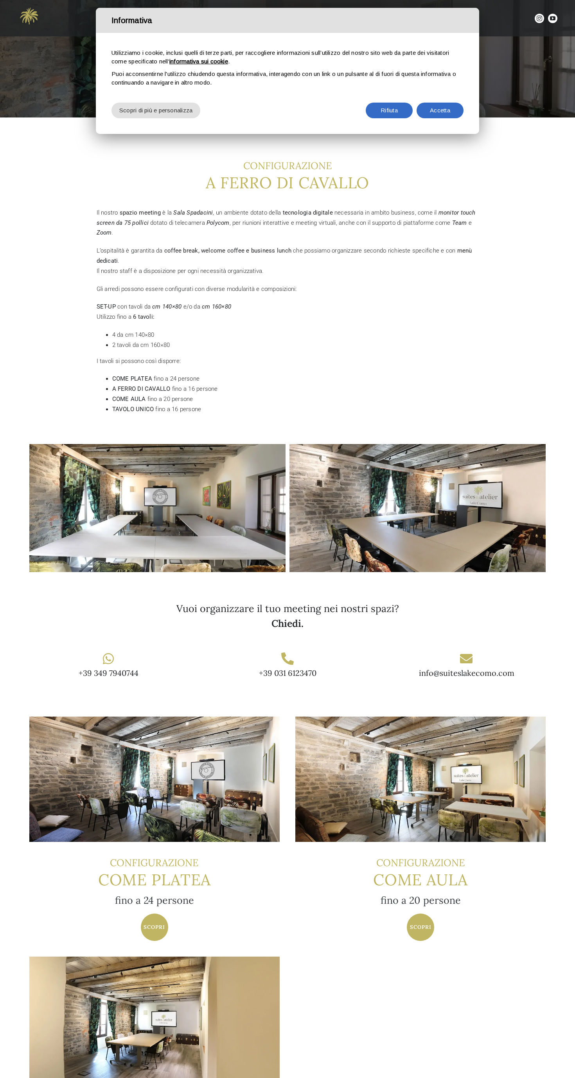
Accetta (440, 110)
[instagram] (539, 18)
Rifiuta (389, 110)
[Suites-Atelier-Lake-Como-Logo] (29, 6)
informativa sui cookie (198, 61)
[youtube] (552, 18)
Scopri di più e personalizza (155, 110)
